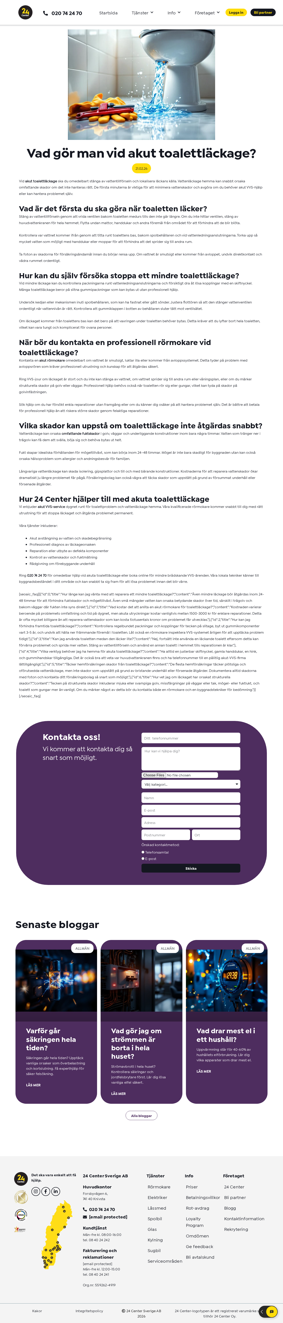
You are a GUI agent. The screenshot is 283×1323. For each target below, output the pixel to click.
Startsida (108, 12)
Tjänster (140, 12)
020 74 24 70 (67, 13)
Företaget (205, 12)
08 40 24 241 (99, 1274)
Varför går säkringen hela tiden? (51, 1038)
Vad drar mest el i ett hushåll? (226, 1034)
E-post (150, 858)
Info (172, 12)
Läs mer (33, 1085)
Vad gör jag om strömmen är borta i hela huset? (136, 1043)
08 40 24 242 (99, 1239)
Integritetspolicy (89, 1310)
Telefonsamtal (157, 852)
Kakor (37, 1310)
